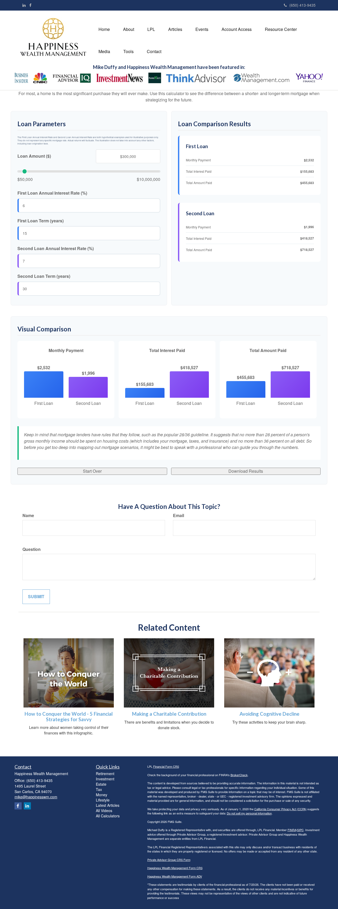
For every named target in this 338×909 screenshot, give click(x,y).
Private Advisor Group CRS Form (168, 860)
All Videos (104, 810)
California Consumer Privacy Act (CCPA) (280, 809)
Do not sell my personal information (249, 813)
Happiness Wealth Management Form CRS (175, 868)
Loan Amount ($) (34, 156)
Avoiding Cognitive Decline (269, 714)
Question (31, 549)
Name (28, 515)
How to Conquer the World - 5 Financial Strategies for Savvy (69, 716)
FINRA (292, 830)
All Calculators (108, 815)
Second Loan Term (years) (43, 276)
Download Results (245, 471)
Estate (101, 784)
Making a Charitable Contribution (169, 714)
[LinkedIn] (24, 5)
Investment (105, 778)
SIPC (300, 830)
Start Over (92, 471)
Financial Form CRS (166, 766)
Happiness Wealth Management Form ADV (174, 876)
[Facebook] (30, 5)
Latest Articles (107, 805)
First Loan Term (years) (40, 221)
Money (101, 794)
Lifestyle (103, 800)
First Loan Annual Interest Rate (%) (52, 193)
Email (178, 515)
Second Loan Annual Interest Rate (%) (55, 248)
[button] (128, 29)
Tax (99, 789)
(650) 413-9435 (302, 5)
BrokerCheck (239, 775)
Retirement (105, 773)
